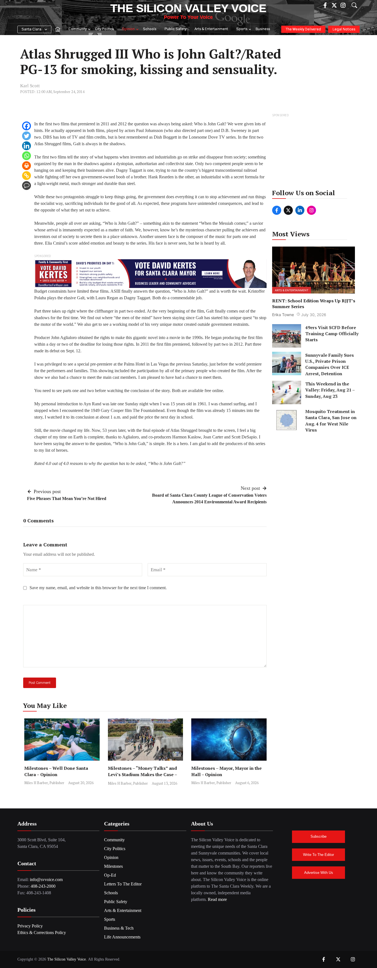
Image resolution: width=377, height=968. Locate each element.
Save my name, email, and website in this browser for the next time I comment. (98, 587)
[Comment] (26, 185)
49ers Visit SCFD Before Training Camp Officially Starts (332, 333)
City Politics (104, 29)
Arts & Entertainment (211, 29)
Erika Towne (283, 314)
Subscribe (318, 836)
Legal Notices (344, 29)
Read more (217, 899)
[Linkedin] (26, 145)
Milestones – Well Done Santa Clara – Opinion (56, 771)
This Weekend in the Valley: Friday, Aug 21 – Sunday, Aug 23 (330, 390)
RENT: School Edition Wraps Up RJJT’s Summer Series (313, 303)
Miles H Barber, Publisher (44, 782)
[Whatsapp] (26, 155)
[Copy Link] (26, 175)
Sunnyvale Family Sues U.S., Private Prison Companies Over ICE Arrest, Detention (329, 364)
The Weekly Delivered (303, 29)
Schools (149, 29)
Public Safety (175, 29)
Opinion (128, 29)
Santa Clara (31, 29)
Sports (241, 29)
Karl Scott (30, 85)
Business (263, 29)
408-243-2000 (43, 886)
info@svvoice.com (46, 879)
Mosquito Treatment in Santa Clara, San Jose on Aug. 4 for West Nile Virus (331, 420)
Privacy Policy (30, 926)
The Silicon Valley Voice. (67, 959)
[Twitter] (26, 135)
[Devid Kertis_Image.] (150, 273)
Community (77, 29)
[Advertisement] (314, 152)
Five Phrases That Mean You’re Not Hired (66, 498)
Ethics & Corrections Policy (41, 932)
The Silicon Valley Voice (188, 8)
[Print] (26, 165)
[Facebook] (26, 125)
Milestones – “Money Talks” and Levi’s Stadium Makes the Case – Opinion (142, 774)
